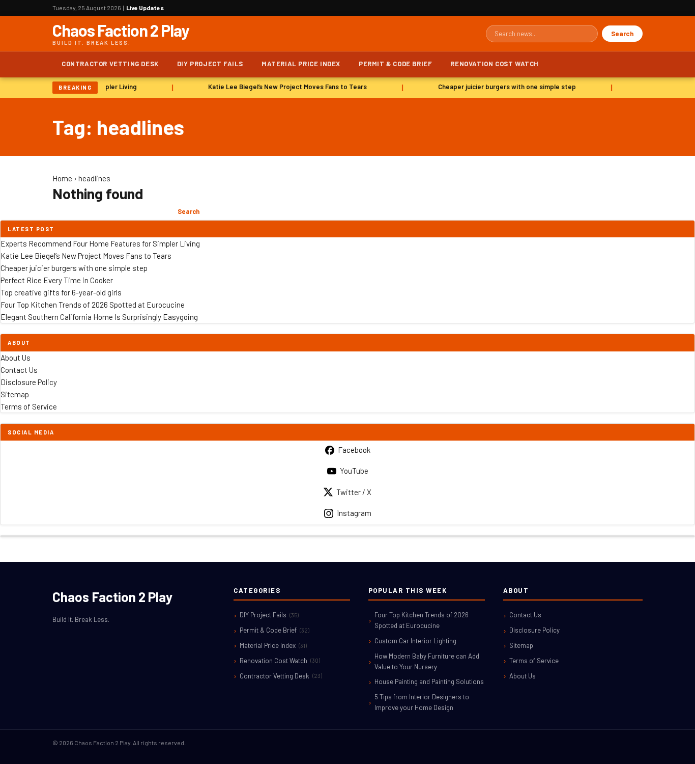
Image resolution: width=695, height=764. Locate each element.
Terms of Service (29, 406)
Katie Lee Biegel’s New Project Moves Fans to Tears (285, 87)
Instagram (354, 512)
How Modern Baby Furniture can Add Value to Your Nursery (426, 661)
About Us (16, 357)
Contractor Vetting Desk (110, 64)
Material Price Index (301, 64)
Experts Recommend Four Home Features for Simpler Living (100, 243)
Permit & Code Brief (395, 64)
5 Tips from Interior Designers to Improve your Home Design (421, 702)
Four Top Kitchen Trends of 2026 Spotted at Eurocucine (93, 304)
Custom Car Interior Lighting (415, 641)
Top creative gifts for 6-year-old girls (61, 292)
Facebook (354, 449)
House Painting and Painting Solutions (429, 681)
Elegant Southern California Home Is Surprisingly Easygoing (99, 316)
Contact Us (19, 369)
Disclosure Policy (29, 382)
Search (622, 34)
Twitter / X (353, 492)
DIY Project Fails (210, 64)
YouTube (354, 470)
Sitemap (15, 394)
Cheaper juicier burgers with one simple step (504, 87)
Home (62, 178)
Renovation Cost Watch (494, 64)
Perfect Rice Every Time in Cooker (57, 280)
